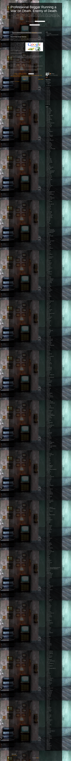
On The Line (49, 691)
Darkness (48, 288)
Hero (47, 637)
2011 (48, 98)
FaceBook (48, 416)
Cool (47, 409)
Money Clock (23, 76)
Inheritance (48, 643)
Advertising (48, 479)
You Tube (48, 173)
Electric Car (48, 411)
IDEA (47, 431)
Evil (47, 224)
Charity (48, 487)
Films (47, 255)
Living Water (49, 201)
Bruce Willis (48, 600)
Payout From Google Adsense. (19, 36)
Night (47, 535)
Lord (47, 670)
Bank (47, 399)
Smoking (48, 206)
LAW (47, 335)
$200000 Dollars (49, 573)
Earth (47, 326)
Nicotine (48, 689)
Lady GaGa (48, 657)
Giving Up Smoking (50, 377)
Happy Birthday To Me (50, 514)
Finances (26, 75)
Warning (48, 743)
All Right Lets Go (49, 396)
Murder (48, 681)
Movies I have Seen (50, 170)
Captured (48, 318)
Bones (48, 593)
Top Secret (48, 175)
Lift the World (49, 525)
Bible (47, 120)
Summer (48, 729)
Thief (47, 733)
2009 (48, 101)
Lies (47, 524)
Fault (47, 625)
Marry (47, 674)
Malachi (48, 673)
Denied (48, 361)
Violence (48, 468)
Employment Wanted (50, 415)
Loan (47, 669)
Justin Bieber (49, 258)
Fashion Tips (49, 417)
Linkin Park (48, 438)
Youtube (48, 184)
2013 (48, 95)
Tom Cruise (48, 735)
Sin (47, 555)
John (47, 649)
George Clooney (49, 632)
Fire (47, 292)
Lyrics (48, 299)
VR (47, 164)
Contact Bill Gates (50, 407)
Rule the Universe (49, 454)
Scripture (48, 124)
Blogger (37, 757)
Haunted (48, 636)
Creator (48, 610)
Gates (48, 630)
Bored (48, 251)
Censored (48, 358)
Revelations (48, 550)
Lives (47, 297)
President (48, 388)
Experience (48, 369)
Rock (47, 718)
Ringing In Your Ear (50, 551)
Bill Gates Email (49, 401)
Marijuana (48, 260)
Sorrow (48, 459)
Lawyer (48, 239)
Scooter (48, 269)
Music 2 (48, 109)
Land (47, 658)
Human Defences (49, 256)
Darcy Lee (48, 110)
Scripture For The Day (50, 148)
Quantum (48, 711)
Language (48, 336)
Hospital (48, 638)
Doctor (48, 619)
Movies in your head (50, 240)
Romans (48, 721)
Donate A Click (49, 492)
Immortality (48, 125)
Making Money (15, 76)
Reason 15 (48, 716)
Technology (48, 119)
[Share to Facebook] (32, 73)
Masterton (48, 528)
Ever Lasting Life (49, 194)
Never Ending (49, 443)
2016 (48, 91)
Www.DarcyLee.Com (50, 313)
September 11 (49, 115)
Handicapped (49, 426)
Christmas (48, 320)
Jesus (48, 116)
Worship (48, 749)
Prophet (48, 545)
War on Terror (49, 309)
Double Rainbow (49, 493)
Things (48, 272)
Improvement (49, 432)
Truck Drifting (49, 738)
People (48, 448)
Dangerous (48, 286)
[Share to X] (31, 73)
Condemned (48, 281)
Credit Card (48, 491)
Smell (47, 727)
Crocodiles (48, 611)
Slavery (48, 458)
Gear (47, 512)
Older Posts (40, 79)
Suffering (48, 146)
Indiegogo (48, 331)
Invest (48, 646)
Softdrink (48, 728)
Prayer (48, 706)
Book (47, 594)
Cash (47, 319)
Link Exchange (49, 665)
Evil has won (49, 368)
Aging (47, 352)
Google (29, 75)
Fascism (48, 372)
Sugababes (48, 560)
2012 (48, 97)
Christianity (48, 147)
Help (47, 428)
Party (47, 697)
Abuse (48, 314)
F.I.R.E (48, 226)
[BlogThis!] (30, 73)
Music (48, 108)
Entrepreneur (49, 367)
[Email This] (29, 73)
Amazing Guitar (49, 248)
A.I (47, 190)
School (48, 723)
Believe (48, 151)
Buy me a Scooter (49, 356)
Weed (47, 571)
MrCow (48, 530)
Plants (48, 701)
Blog (47, 222)
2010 (48, 100)
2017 (48, 90)
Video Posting (49, 466)
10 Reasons (48, 576)
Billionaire (48, 250)
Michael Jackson (49, 678)
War (47, 154)
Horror (48, 378)
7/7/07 (48, 582)
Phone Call (48, 143)
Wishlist (48, 347)
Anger (48, 482)
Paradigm (48, 695)
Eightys (48, 497)
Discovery (48, 325)
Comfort (48, 608)
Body (47, 486)
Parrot (48, 536)
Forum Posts (49, 162)
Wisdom (48, 394)
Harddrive (32, 75)
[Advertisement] (53, 54)
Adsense (14, 75)
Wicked (48, 746)
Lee (47, 141)
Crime (48, 323)
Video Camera (49, 393)
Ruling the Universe (50, 229)
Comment (48, 490)
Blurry (48, 592)
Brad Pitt (48, 597)
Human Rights (49, 519)
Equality (48, 624)
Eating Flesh (49, 496)
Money (19, 76)
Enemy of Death (49, 622)
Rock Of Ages (49, 719)
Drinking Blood (49, 410)
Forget (48, 373)
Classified (48, 606)
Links (47, 439)
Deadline (48, 614)
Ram (47, 713)
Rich (30, 76)
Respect (48, 549)
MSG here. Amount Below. (30, 21)
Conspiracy (48, 212)
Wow (47, 245)
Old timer (48, 242)
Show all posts (34, 32)
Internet (48, 522)
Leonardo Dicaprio (49, 663)
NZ (47, 533)
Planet (48, 540)
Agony (48, 221)
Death (48, 83)
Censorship (48, 605)
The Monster (49, 562)
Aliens (48, 315)
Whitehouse (48, 745)
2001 (47, 189)
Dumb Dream (49, 363)
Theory (48, 563)
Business (48, 405)
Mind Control (49, 179)
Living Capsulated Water (50, 668)
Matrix (48, 169)
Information (48, 382)
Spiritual (48, 460)
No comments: (24, 73)
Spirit (47, 270)
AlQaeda (48, 480)
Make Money (49, 217)
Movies (48, 113)
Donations (48, 159)
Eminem (48, 291)
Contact (48, 609)
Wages (48, 740)
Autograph (48, 587)
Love (47, 137)
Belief (47, 152)
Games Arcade (49, 511)
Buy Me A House (49, 140)
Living (48, 298)
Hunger (48, 379)
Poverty (48, 265)
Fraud (47, 626)
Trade (47, 565)
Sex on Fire (48, 342)
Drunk (48, 495)
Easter (48, 621)
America (48, 178)
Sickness (48, 455)
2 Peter (48, 578)
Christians (48, 158)
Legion (48, 662)
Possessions (49, 544)
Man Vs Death (49, 33)
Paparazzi (48, 694)
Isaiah (48, 647)
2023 (48, 81)
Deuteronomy (49, 616)
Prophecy (48, 341)
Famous (48, 329)
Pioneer (48, 539)
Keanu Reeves (49, 652)
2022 (48, 87)
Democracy (48, 615)
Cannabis (48, 253)
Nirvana (48, 444)
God (47, 114)
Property (48, 708)
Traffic (48, 566)
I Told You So (49, 380)
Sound (48, 556)
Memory (48, 142)
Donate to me (49, 136)
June (49, 82)
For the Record (49, 422)
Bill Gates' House (49, 485)
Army (47, 355)
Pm (47, 541)
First (47, 506)
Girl (47, 633)
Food (47, 421)
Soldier (48, 207)
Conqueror (48, 406)
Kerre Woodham (49, 653)
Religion (48, 186)
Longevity (48, 337)
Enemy (48, 366)
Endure (48, 498)
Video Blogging (49, 465)
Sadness (48, 552)
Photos (48, 183)
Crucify (48, 324)
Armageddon (49, 353)
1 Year (48, 474)
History (48, 238)
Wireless (48, 748)
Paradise (48, 696)
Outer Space (49, 692)
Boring (48, 404)
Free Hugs (48, 627)
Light (47, 259)
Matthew (48, 675)
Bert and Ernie (49, 589)
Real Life (48, 266)
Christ (48, 156)
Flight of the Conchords (50, 508)
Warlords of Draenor (50, 345)
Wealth (48, 744)
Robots (48, 717)
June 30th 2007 (49, 651)
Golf (47, 635)
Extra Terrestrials (49, 501)
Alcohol (48, 584)
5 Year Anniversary (50, 476)
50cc (47, 275)
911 (47, 132)
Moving (48, 261)
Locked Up (48, 441)
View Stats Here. (14, 755)
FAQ (47, 233)
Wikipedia (48, 572)
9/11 (47, 127)
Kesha (48, 334)
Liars (47, 664)
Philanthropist (49, 538)
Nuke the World (49, 690)
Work (47, 312)
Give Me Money (49, 330)
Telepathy (48, 732)
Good (47, 293)
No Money (27, 76)
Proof (47, 450)
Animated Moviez (49, 232)
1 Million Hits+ (49, 395)
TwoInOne (48, 244)
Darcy (48, 129)
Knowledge (48, 296)
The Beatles (49, 271)
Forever (48, 509)
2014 (48, 94)
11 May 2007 (49, 577)
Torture (48, 180)
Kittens (48, 654)
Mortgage (48, 384)
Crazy (48, 283)
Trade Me (48, 463)
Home (24, 79)
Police (48, 702)
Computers (48, 211)
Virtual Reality (49, 135)
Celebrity (48, 357)
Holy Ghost (48, 216)
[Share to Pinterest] (33, 73)
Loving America (49, 339)
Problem (48, 449)
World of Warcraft (49, 172)
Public (48, 546)
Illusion (48, 641)
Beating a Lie (49, 185)
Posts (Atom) (17, 81)
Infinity (48, 642)
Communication (49, 280)
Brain (47, 598)
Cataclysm (48, 196)
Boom (48, 595)
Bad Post (48, 277)
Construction (49, 282)
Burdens (48, 604)
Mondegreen (49, 679)
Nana (47, 685)
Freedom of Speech (50, 374)
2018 (48, 88)
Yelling (48, 470)
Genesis (48, 631)
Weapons (48, 310)
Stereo (48, 389)
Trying (48, 464)
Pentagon (48, 264)
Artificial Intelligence (50, 191)
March (49, 85)
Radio (47, 303)
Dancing (48, 285)
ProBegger (52, 73)
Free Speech (49, 199)
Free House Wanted (50, 197)
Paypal (48, 243)
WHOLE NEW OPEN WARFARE (52, 568)
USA (47, 308)
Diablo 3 (20, 75)
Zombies (48, 471)
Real (47, 452)
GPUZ (48, 423)
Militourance (49, 529)
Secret (48, 218)
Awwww (48, 588)
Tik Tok (48, 734)
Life (47, 163)
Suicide (48, 561)
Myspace (48, 684)
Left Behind (48, 437)
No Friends (48, 385)
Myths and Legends (50, 442)
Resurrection (49, 453)
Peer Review (49, 447)
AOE (47, 583)
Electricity (48, 412)
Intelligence (48, 433)
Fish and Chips (49, 507)
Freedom (48, 234)
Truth (47, 210)
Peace (48, 700)
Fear (47, 503)
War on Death (49, 131)
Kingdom (38, 75)
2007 (48, 104)
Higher (35, 75)
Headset (48, 517)
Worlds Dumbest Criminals (51, 469)
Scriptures (48, 126)
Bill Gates (48, 400)
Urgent (48, 739)
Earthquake (48, 620)
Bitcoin (48, 590)
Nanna (48, 686)
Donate (23, 75)
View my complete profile (54, 75)
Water (48, 346)
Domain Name (49, 254)
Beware (48, 249)
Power (48, 228)
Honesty (48, 518)
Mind (47, 202)
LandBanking (49, 659)
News (47, 534)
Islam (47, 648)
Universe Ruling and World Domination (53, 567)
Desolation (48, 362)
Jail (47, 523)
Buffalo (48, 603)
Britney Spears (49, 599)
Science (48, 205)
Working (48, 350)
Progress (48, 302)
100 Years (48, 475)
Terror (47, 390)
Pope (47, 705)
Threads (48, 174)
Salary (48, 722)
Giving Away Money (50, 425)
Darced (48, 287)
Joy (47, 383)
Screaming (48, 724)
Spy (47, 557)
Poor (47, 195)
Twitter (48, 307)
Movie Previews (49, 167)
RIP (47, 712)
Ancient (17, 75)
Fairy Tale (48, 502)
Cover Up (48, 223)
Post (47, 227)
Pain (47, 153)
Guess (48, 513)
